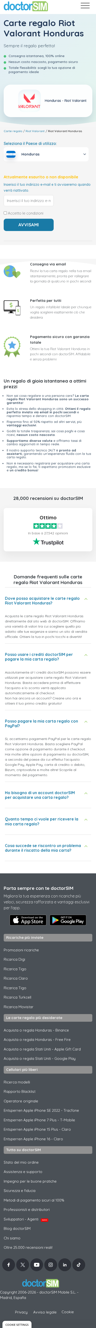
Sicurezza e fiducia (19, 1190)
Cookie (68, 1312)
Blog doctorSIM (17, 1228)
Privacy (21, 1312)
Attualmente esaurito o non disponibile (41, 177)
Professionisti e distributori (27, 1209)
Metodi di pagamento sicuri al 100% (34, 1200)
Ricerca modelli (17, 1082)
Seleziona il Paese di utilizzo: (30, 143)
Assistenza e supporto (23, 1171)
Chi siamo (12, 1238)
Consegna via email (48, 264)
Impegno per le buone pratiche (30, 1181)
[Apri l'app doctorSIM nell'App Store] (28, 920)
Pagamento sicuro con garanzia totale (60, 339)
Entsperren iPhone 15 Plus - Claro (37, 1129)
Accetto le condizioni (25, 213)
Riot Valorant (35, 131)
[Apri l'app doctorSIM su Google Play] (67, 920)
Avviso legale (45, 1312)
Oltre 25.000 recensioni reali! (28, 1247)
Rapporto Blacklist (19, 1091)
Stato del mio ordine (21, 1162)
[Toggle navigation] (85, 6)
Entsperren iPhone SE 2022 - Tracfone (41, 1110)
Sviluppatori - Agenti (25, 1219)
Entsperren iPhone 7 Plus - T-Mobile (39, 1120)
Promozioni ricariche (21, 950)
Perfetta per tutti (45, 300)
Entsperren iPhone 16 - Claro (33, 1139)
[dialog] (17, 1324)
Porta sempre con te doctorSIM (38, 888)
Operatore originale (21, 1101)
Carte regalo (13, 131)
